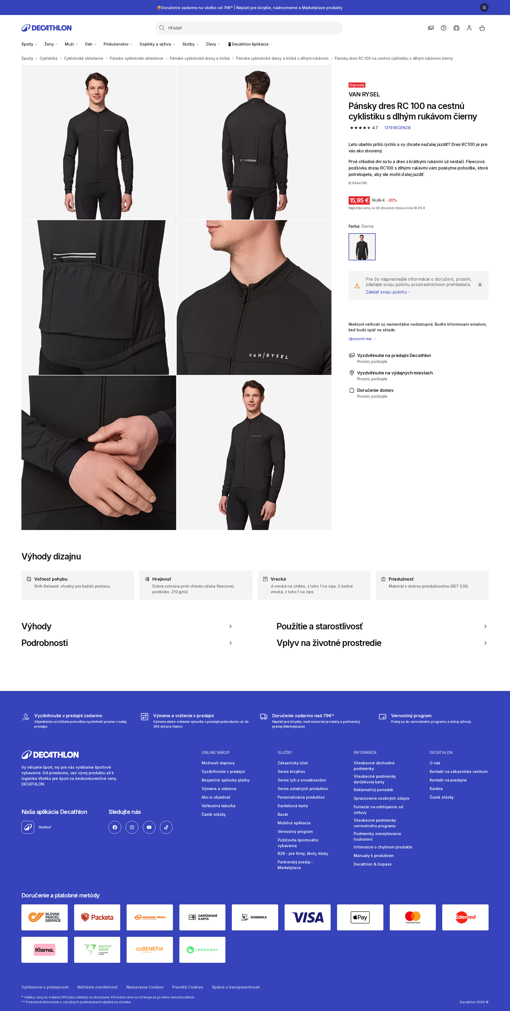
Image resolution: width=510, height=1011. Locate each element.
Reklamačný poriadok (373, 789)
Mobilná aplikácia (294, 823)
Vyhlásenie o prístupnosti (45, 987)
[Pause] (484, 7)
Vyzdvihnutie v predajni (223, 771)
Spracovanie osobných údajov (382, 798)
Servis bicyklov (291, 771)
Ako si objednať (216, 797)
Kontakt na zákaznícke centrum (459, 771)
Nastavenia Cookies (145, 987)
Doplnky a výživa (156, 44)
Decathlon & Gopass (372, 864)
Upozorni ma (361, 338)
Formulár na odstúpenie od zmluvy (378, 810)
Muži (70, 44)
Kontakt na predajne (448, 780)
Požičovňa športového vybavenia (298, 843)
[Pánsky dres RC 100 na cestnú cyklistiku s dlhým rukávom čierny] (98, 142)
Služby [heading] (285, 752)
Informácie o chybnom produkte (383, 847)
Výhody (36, 626)
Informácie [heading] (365, 752)
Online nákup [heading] (216, 752)
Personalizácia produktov (301, 797)
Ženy (49, 44)
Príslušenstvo (117, 44)
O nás (435, 763)
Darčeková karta (293, 805)
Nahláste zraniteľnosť (97, 987)
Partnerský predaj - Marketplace (295, 865)
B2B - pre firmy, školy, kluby (303, 853)
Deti (89, 44)
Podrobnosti (44, 643)
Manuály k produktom (374, 855)
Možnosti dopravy (218, 763)
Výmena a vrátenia (219, 788)
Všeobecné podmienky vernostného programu (375, 823)
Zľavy (211, 44)
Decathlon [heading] (441, 752)
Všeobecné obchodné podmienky (374, 766)
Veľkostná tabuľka (219, 805)
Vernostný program (295, 831)
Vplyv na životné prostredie (329, 643)
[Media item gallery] (176, 297)
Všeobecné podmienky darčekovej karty (375, 779)
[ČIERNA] (362, 247)
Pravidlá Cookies (187, 987)
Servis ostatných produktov (303, 788)
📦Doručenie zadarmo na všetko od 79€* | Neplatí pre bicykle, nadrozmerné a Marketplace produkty (249, 7)
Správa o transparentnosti (236, 987)
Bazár (283, 814)
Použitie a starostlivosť (320, 626)
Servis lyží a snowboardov (302, 780)
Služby (189, 44)
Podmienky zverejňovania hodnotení (377, 836)
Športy (27, 44)
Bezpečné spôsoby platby (226, 780)
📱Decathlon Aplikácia (248, 44)
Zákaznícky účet (293, 763)
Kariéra (436, 788)
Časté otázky (214, 814)
